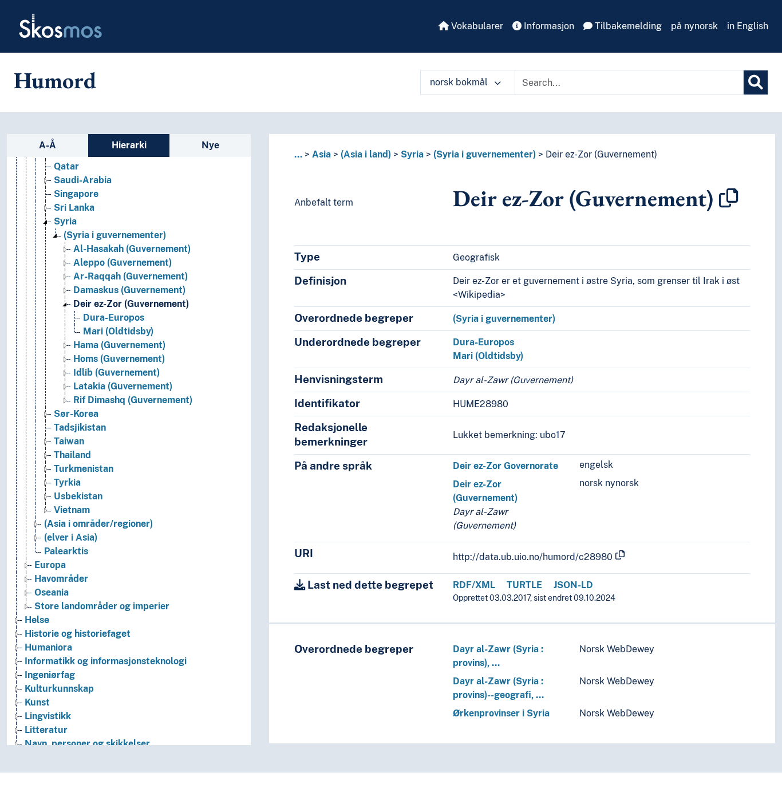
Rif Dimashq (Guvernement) (132, 400)
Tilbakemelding (627, 26)
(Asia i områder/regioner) (98, 523)
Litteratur (46, 729)
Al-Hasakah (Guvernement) (132, 248)
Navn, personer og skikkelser (87, 743)
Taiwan (69, 441)
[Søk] (755, 82)
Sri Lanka (74, 207)
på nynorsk (694, 26)
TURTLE (524, 585)
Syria (65, 221)
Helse (37, 619)
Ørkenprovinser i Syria (501, 713)
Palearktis (66, 551)
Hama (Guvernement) (119, 345)
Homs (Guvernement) (119, 358)
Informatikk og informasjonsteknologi (106, 661)
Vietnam (72, 510)
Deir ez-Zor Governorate (505, 465)
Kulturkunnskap (59, 688)
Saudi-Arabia (83, 180)
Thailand (72, 455)
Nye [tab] (210, 145)
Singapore (76, 193)
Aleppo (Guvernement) (122, 262)
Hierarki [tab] (129, 145)
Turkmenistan (83, 468)
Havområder (61, 578)
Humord (55, 80)
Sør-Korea (76, 413)
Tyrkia (67, 482)
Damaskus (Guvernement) (129, 290)
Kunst (37, 702)
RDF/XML (474, 585)
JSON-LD (573, 585)
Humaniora (48, 647)
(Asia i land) (366, 154)
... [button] (298, 154)
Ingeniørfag (50, 674)
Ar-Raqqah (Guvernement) (130, 276)
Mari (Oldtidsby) (118, 331)
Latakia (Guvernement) (122, 386)
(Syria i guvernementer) (115, 235)
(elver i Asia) (70, 537)
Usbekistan (78, 496)
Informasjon (548, 26)
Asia (321, 154)
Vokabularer (476, 26)
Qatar (66, 166)
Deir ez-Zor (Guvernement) (131, 303)
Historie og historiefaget (78, 633)
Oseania (51, 592)
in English (747, 26)
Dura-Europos (113, 317)
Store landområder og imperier (101, 606)
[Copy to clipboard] (728, 198)
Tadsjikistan (80, 427)
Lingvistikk (48, 716)
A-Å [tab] (47, 145)
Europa (50, 564)
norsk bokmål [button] (460, 82)
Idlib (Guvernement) (116, 372)
